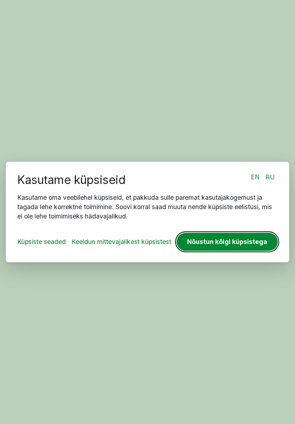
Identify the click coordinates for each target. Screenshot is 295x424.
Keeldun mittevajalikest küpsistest (121, 241)
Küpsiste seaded (41, 241)
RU (270, 177)
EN (255, 177)
